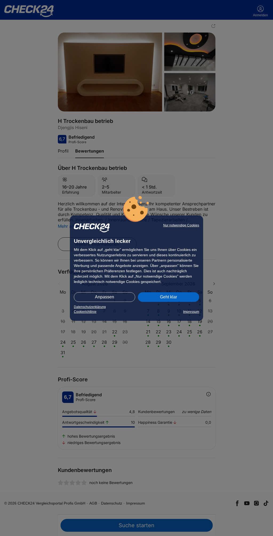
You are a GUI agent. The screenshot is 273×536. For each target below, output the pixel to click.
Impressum (191, 312)
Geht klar (168, 297)
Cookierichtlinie (85, 312)
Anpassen (104, 297)
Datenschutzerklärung (90, 307)
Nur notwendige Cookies (181, 225)
